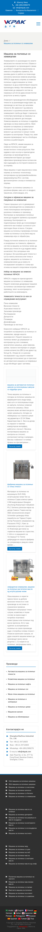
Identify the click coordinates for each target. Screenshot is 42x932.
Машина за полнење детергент (20, 815)
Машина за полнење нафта (19, 684)
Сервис (21, 13)
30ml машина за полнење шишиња (22, 784)
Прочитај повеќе (15, 446)
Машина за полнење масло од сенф (23, 864)
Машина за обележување (18, 717)
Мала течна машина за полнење (21, 694)
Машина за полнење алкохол (20, 790)
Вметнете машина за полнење (20, 890)
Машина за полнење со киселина (21, 787)
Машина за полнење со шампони (21, 896)
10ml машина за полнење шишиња (22, 781)
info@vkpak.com (22, 8)
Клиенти (9, 10)
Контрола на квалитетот (26, 10)
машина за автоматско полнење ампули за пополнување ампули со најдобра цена (20, 387)
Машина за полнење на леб (19, 852)
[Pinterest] (14, 26)
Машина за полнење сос (18, 689)
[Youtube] (6, 26)
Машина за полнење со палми (20, 887)
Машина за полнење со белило (21, 793)
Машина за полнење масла (19, 855)
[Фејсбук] (10, 26)
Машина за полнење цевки (19, 707)
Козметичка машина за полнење (21, 679)
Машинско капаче (15, 712)
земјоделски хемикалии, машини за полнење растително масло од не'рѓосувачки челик (20, 589)
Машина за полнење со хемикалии (22, 796)
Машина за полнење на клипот (20, 893)
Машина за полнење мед (18, 846)
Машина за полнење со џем (19, 849)
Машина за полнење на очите (20, 833)
